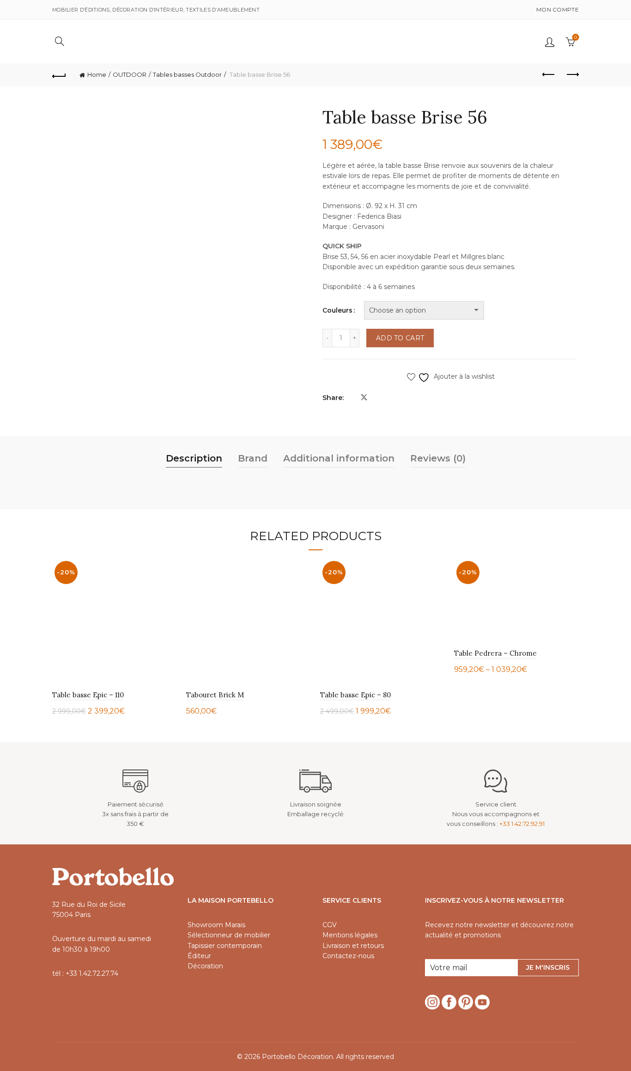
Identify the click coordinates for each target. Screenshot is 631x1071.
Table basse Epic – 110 (88, 694)
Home (96, 74)
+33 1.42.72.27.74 (92, 973)
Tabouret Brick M (215, 694)
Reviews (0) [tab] (438, 458)
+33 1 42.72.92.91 (522, 823)
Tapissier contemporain (225, 946)
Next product (571, 75)
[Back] (59, 75)
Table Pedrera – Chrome (495, 653)
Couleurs (337, 310)
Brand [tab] (252, 458)
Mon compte (557, 9)
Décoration (205, 966)
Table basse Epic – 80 (355, 694)
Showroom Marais (216, 925)
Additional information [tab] (338, 458)
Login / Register (550, 42)
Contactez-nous (348, 956)
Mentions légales (349, 935)
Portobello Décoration (297, 1057)
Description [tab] (194, 458)
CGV (329, 925)
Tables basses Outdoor (187, 74)
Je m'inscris (548, 967)
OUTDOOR (129, 74)
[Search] (59, 41)
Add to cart (400, 338)
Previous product (548, 75)
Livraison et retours (353, 946)
